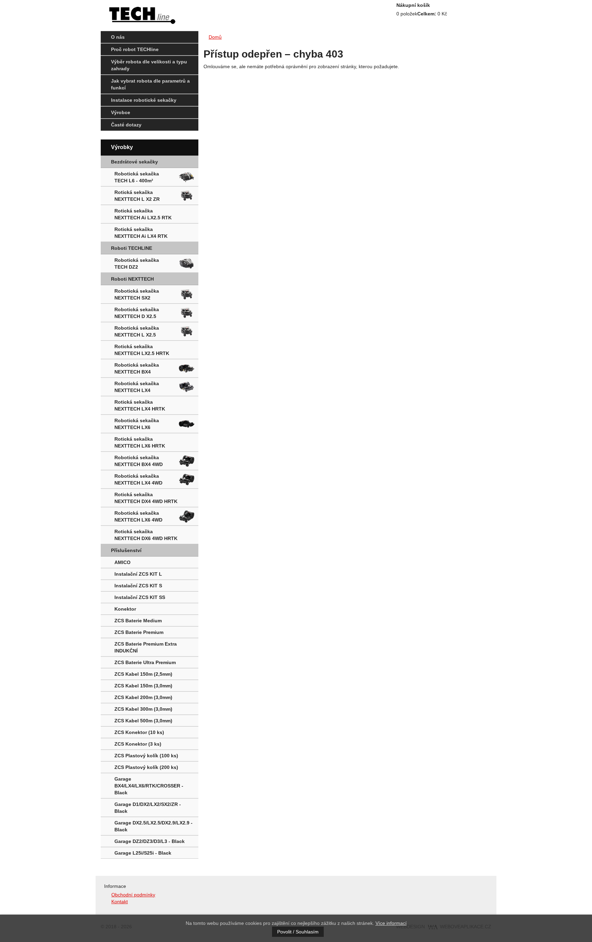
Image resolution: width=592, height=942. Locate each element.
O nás (118, 37)
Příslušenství (126, 550)
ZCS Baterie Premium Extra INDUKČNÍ (145, 647)
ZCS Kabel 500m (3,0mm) (143, 720)
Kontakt (119, 901)
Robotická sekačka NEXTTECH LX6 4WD (138, 516)
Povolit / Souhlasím (298, 931)
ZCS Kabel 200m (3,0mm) (143, 697)
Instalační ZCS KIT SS (139, 597)
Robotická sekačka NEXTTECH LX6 (136, 424)
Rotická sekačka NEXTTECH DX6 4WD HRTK (145, 535)
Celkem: (426, 13)
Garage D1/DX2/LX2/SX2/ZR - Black (147, 808)
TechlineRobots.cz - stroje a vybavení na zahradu (139, 14)
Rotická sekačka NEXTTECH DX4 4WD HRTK (145, 498)
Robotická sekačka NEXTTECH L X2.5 (136, 331)
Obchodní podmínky (133, 894)
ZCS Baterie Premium (138, 632)
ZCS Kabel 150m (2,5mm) (143, 674)
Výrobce (120, 112)
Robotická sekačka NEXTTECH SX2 (136, 294)
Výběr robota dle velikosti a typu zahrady (149, 65)
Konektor (125, 609)
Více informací (391, 923)
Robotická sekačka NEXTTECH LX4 (136, 387)
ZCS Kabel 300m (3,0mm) (143, 709)
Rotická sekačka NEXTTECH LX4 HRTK (139, 405)
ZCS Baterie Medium (138, 620)
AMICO (122, 562)
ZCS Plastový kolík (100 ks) (146, 755)
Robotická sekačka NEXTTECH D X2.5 (136, 313)
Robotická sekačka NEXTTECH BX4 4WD (138, 461)
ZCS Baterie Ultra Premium (145, 662)
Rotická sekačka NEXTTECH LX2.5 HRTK (141, 350)
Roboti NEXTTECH (132, 279)
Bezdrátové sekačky (134, 161)
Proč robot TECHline (135, 49)
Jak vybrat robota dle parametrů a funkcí (150, 84)
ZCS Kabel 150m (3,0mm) (143, 685)
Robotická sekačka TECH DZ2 (136, 263)
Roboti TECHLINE (131, 248)
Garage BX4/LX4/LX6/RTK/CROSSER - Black (148, 785)
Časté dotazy (126, 124)
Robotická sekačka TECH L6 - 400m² (136, 177)
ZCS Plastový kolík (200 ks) (146, 767)
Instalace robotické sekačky (143, 100)
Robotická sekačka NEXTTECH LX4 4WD (138, 479)
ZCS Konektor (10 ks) (139, 732)
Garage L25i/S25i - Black (142, 853)
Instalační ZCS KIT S (138, 585)
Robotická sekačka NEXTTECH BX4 (136, 368)
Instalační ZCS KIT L (138, 574)
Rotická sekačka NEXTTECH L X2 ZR (137, 195)
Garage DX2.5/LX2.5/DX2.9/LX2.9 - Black (153, 826)
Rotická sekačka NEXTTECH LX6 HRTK (139, 442)
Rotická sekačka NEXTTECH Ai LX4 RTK (141, 233)
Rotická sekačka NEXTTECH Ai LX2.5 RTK (143, 214)
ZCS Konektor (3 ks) (137, 744)
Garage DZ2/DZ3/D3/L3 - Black (149, 841)
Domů (215, 37)
